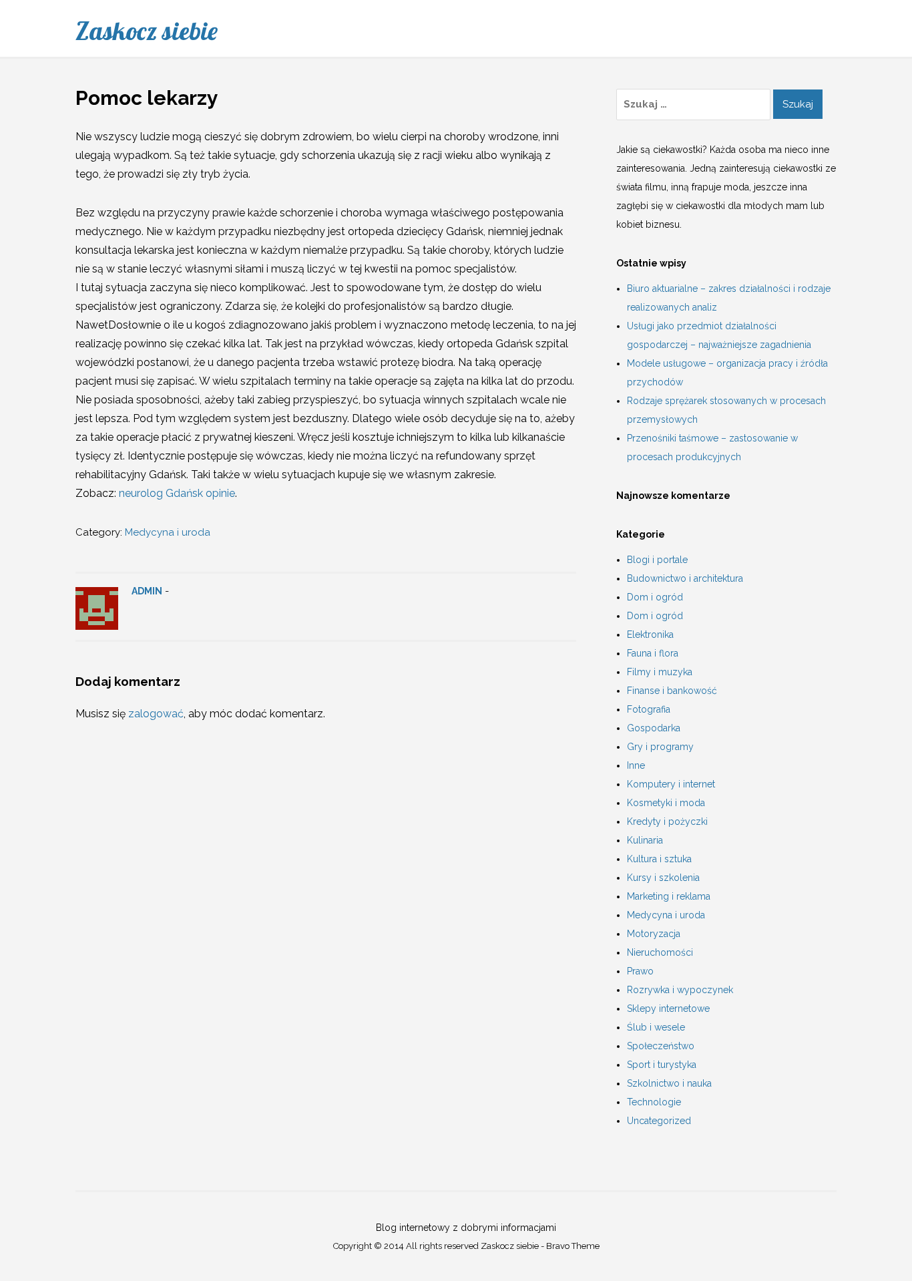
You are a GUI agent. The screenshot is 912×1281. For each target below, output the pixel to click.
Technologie (654, 1102)
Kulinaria (645, 840)
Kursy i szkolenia (663, 877)
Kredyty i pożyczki (667, 821)
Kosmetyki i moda (666, 802)
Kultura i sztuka (659, 859)
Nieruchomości (660, 952)
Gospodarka (653, 728)
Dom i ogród (655, 597)
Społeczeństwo (660, 1046)
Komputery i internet (671, 784)
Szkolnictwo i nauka (669, 1083)
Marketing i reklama (668, 896)
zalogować (156, 713)
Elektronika (650, 634)
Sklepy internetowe (668, 1008)
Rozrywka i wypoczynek (680, 989)
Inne (636, 765)
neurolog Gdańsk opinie (177, 493)
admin (147, 591)
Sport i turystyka (661, 1064)
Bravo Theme (573, 1246)
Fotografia (648, 709)
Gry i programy (660, 746)
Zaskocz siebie (146, 30)
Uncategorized (659, 1120)
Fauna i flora (652, 653)
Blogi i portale (657, 559)
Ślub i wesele (656, 1027)
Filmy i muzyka (659, 672)
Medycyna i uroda (167, 532)
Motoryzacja (653, 933)
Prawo (640, 971)
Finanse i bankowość (672, 690)
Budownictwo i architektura (685, 578)
